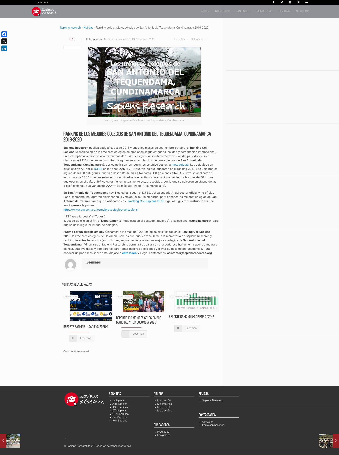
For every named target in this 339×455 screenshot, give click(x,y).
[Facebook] (273, 2)
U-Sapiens (118, 400)
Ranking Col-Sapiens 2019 (145, 201)
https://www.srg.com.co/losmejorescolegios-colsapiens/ (101, 209)
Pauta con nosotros (213, 425)
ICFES (98, 169)
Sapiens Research (118, 39)
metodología (180, 164)
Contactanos (42, 2)
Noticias (88, 28)
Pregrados (163, 432)
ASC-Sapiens (120, 407)
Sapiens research (70, 28)
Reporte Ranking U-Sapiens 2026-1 (85, 327)
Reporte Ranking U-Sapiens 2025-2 (191, 317)
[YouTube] (290, 2)
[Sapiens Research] (44, 11)
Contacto (207, 422)
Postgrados (163, 435)
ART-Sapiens (119, 404)
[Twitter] (282, 2)
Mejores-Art (164, 400)
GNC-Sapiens (120, 414)
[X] (4, 41)
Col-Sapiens (119, 417)
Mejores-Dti (164, 407)
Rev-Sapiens (119, 421)
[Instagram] (298, 2)
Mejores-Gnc (164, 411)
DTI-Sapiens (119, 411)
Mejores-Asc (164, 404)
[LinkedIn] (4, 48)
